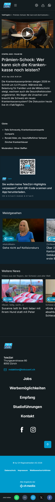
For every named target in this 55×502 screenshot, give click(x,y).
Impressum (23, 470)
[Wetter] (43, 5)
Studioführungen (27, 407)
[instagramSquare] (33, 429)
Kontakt (27, 416)
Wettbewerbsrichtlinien (40, 470)
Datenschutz (10, 470)
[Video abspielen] (27, 33)
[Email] (33, 497)
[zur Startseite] (7, 5)
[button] (24, 497)
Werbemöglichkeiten (27, 388)
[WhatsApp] (16, 497)
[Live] (36, 5)
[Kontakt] (49, 5)
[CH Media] (27, 485)
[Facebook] (49, 497)
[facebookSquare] (21, 429)
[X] (41, 497)
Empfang (27, 397)
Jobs (27, 378)
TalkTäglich (6, 15)
